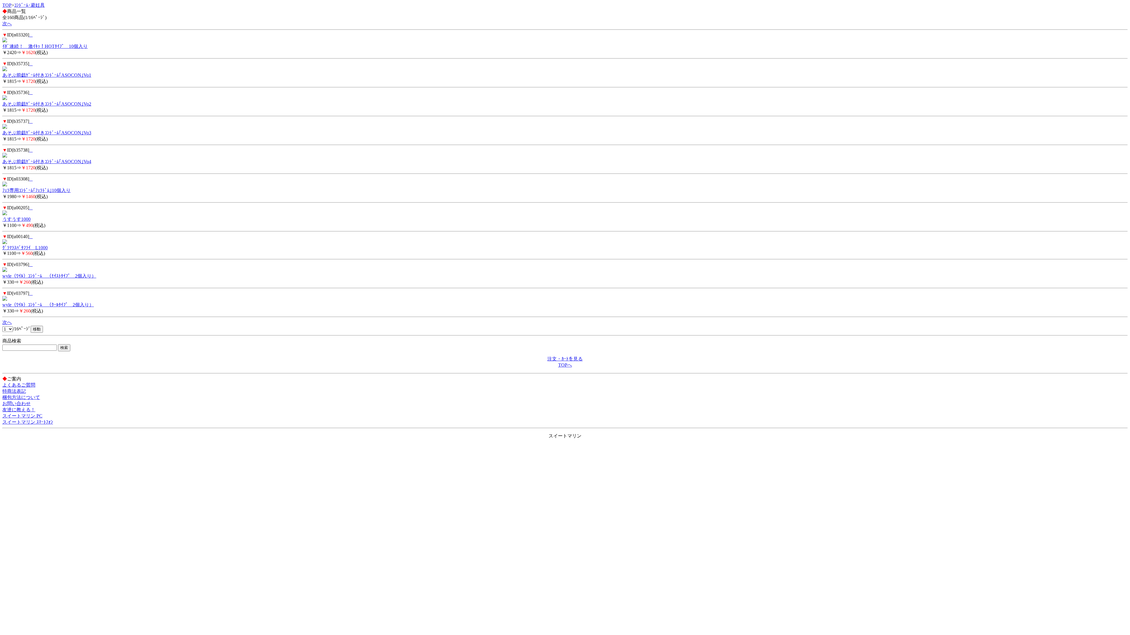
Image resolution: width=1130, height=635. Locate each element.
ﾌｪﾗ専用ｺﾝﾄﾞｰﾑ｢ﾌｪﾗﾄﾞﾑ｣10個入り (36, 190)
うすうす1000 (16, 219)
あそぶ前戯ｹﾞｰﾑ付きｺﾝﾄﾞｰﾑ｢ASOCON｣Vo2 (46, 103)
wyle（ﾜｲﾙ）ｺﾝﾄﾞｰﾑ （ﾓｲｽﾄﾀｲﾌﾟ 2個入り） (49, 275)
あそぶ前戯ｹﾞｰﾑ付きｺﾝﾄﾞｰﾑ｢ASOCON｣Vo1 (46, 75)
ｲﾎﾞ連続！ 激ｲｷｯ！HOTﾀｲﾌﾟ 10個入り (45, 46)
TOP (6, 5)
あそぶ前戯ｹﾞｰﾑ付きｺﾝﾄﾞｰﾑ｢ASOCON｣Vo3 (46, 132)
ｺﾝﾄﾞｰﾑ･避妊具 (29, 5)
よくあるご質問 (18, 384)
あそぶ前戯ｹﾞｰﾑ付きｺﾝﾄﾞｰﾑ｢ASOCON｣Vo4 (46, 161)
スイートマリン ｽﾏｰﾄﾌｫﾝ (27, 422)
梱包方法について (21, 397)
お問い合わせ (16, 403)
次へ (7, 23)
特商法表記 (14, 391)
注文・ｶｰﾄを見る (565, 358)
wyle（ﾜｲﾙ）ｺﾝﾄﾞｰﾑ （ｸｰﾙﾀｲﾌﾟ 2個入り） (48, 304)
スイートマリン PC (22, 415)
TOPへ (565, 364)
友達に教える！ (18, 409)
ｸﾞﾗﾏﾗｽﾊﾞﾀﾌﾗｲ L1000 (25, 247)
